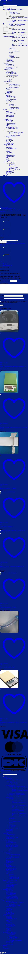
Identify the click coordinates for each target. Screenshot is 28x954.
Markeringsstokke (10, 785)
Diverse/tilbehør (10, 115)
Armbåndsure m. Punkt (15, 133)
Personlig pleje (7, 119)
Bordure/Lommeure (11, 136)
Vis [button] (1, 364)
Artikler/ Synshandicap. (12, 75)
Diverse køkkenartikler (12, 73)
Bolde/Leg (11, 104)
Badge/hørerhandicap (15, 85)
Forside (2, 209)
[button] (4, 3)
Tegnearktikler (9, 174)
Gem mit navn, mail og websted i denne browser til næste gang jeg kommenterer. (13, 302)
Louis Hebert (12, 55)
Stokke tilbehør (10, 61)
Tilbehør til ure (10, 143)
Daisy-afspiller (10, 112)
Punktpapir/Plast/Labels (15, 170)
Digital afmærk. (10, 101)
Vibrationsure (9, 140)
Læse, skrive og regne (9, 161)
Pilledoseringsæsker (11, 125)
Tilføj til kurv (3, 242)
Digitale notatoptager (11, 113)
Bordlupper (9, 145)
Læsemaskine (9, 117)
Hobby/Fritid (6, 93)
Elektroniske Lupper (11, 148)
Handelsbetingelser (5, 770)
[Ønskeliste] (0, 394)
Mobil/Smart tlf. (10, 65)
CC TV (8, 111)
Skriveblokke (9, 171)
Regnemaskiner (10, 172)
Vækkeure (8, 137)
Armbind (8, 88)
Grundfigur (12, 164)
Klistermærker (9, 91)
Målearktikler (9, 121)
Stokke (5, 7)
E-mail (2, 298)
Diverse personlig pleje (12, 128)
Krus (10, 80)
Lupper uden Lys (10, 155)
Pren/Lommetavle (13, 167)
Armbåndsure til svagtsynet (16, 132)
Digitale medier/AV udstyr (10, 109)
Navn (2, 295)
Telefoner (5, 63)
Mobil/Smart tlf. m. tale (12, 67)
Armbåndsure (9, 131)
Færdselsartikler (7, 81)
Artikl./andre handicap (11, 76)
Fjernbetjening (10, 116)
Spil (7, 103)
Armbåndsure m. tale (14, 135)
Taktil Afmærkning (10, 96)
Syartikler (8, 95)
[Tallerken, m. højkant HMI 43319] (6, 227)
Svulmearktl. (12, 166)
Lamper (8, 151)
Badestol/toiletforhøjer (12, 127)
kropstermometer (10, 124)
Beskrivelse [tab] (6, 264)
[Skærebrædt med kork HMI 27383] (6, 235)
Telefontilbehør (10, 68)
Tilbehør (8, 160)
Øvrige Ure (9, 141)
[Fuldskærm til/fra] (2, 952)
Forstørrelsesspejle (11, 123)
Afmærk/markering (11, 99)
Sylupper (8, 157)
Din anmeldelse (4, 283)
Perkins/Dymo (12, 168)
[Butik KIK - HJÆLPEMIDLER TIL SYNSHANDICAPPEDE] (6, 0)
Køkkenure (9, 139)
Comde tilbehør (16, 51)
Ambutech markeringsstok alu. (17, 24)
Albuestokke (9, 59)
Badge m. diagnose (14, 87)
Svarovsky (11, 56)
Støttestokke (9, 60)
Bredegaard (12, 48)
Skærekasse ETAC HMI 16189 (8, 488)
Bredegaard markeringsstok (16, 23)
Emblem (8, 89)
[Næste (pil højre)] (2, 953)
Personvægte (9, 120)
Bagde (7, 83)
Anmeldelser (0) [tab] (7, 265)
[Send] (3, 7)
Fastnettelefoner (10, 64)
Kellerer (11, 52)
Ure (4, 129)
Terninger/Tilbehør (14, 108)
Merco (10, 53)
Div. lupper (9, 147)
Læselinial (8, 149)
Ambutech (11, 28)
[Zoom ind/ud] (0, 952)
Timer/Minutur (9, 71)
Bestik (10, 79)
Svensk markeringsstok (15, 25)
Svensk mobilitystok (14, 57)
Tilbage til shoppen (8, 36)
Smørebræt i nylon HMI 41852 (8, 607)
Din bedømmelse (5, 281)
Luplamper (9, 152)
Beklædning (9, 100)
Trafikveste (9, 92)
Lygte (7, 159)
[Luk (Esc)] (5, 952)
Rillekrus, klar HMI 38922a (7, 526)
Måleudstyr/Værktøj (11, 97)
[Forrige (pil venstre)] (0, 953)
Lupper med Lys (10, 153)
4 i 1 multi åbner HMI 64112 (7, 667)
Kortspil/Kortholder (14, 107)
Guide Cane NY (13, 12)
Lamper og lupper (8, 144)
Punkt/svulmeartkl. (10, 163)
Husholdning (6, 69)
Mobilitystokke (9, 27)
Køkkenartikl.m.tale (11, 72)
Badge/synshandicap (14, 84)
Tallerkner (11, 77)
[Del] (3, 952)
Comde (11, 49)
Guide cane (9, 781)
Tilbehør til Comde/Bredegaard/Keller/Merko (14, 9)
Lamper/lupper (10, 156)
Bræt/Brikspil (12, 105)
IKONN (5, 175)
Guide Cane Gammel (14, 13)
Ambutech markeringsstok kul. (16, 16)
